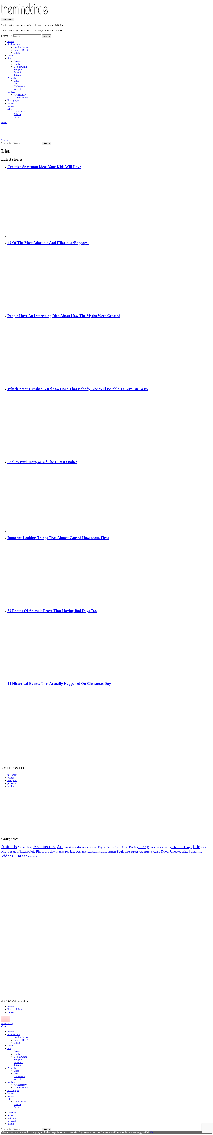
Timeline (156, 852)
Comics (17, 61)
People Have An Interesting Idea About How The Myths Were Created (63, 316)
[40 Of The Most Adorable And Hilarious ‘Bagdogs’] (109, 279)
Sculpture (18, 69)
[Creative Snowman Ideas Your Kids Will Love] (109, 203)
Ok (151, 1132)
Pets (16, 83)
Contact (11, 1012)
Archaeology (20, 94)
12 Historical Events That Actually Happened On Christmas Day (59, 684)
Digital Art (19, 64)
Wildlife (18, 89)
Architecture (13, 44)
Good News (20, 111)
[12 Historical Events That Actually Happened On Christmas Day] (109, 726)
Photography (13, 100)
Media (203, 847)
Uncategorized (180, 851)
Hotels (17, 52)
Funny (17, 117)
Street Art (18, 72)
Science (17, 114)
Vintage (11, 92)
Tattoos (17, 75)
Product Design (21, 50)
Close (4, 1026)
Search (46, 36)
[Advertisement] (30, 812)
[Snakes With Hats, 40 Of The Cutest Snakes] (109, 498)
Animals (11, 78)
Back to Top (7, 1023)
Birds (16, 80)
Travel (165, 851)
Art (9, 58)
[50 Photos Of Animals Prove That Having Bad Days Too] (109, 647)
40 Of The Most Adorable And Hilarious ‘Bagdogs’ (48, 243)
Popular (60, 851)
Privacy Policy (14, 1009)
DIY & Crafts (20, 66)
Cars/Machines (21, 97)
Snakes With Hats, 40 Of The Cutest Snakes (42, 462)
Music (15, 852)
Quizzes (88, 852)
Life (9, 108)
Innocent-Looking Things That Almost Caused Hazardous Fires (58, 538)
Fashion (133, 847)
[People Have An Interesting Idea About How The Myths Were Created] (109, 352)
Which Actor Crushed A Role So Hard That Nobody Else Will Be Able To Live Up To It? (77, 389)
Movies (11, 55)
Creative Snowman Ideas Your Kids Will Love (44, 167)
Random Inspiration (99, 852)
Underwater (19, 86)
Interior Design (21, 47)
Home (10, 41)
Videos (10, 106)
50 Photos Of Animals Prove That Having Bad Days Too (52, 611)
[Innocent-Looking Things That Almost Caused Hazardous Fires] (109, 574)
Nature (10, 103)
